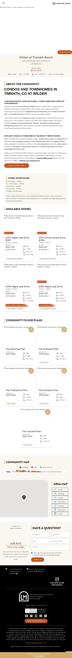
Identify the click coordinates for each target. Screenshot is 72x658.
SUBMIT (37, 560)
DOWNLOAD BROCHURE (16, 166)
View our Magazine (35, 621)
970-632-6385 (15, 547)
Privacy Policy (41, 605)
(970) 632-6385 (35, 599)
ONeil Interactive (54, 646)
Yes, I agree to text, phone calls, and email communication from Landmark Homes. (47, 554)
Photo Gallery (65, 52)
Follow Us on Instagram (57, 583)
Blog (27, 605)
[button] (34, 472)
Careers (33, 605)
